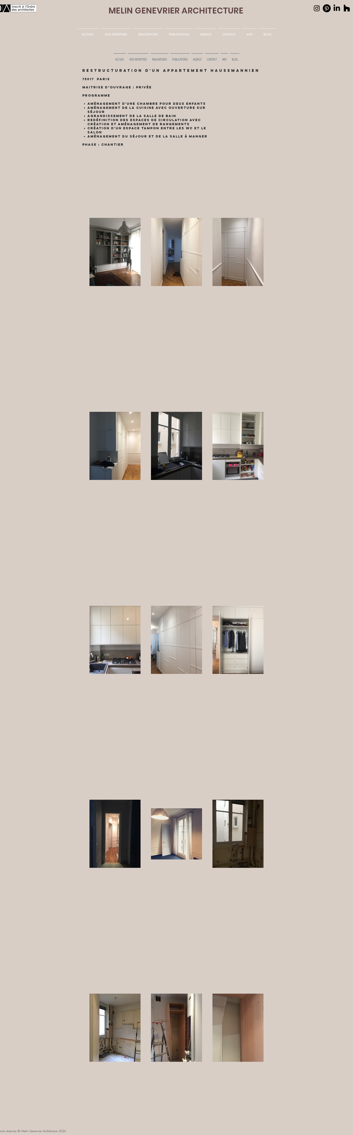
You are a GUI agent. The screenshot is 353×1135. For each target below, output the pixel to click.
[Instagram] (317, 8)
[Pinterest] (327, 8)
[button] (148, 32)
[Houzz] (347, 8)
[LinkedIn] (337, 8)
